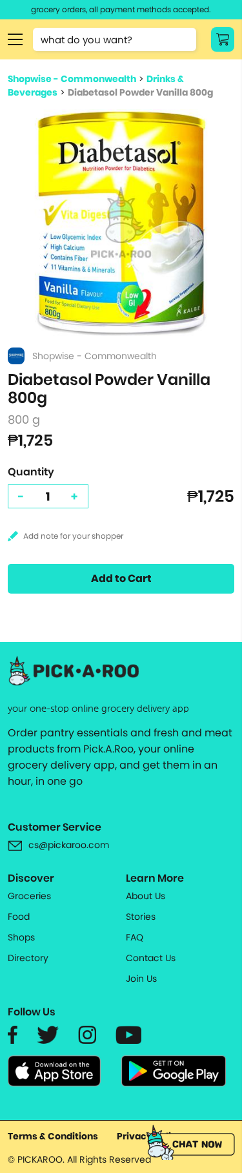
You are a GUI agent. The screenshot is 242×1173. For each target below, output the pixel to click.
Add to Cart (121, 578)
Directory (28, 957)
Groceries (29, 895)
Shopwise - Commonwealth (72, 78)
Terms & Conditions (53, 1136)
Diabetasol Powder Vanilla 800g (140, 92)
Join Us (141, 978)
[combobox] (114, 39)
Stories (141, 916)
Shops (21, 937)
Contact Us (151, 957)
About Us (145, 895)
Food (19, 916)
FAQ (134, 937)
